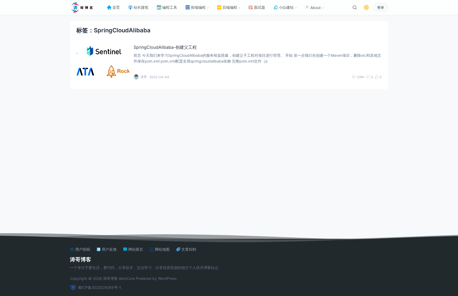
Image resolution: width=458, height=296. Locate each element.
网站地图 (162, 249)
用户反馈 (109, 249)
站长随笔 (141, 7)
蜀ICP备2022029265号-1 (99, 287)
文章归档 (188, 249)
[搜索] (354, 7)
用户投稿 (82, 249)
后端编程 (229, 7)
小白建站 (286, 7)
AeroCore (127, 278)
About (315, 7)
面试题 (259, 7)
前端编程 (198, 7)
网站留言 (135, 249)
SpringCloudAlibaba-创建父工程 (165, 47)
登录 (380, 8)
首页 (116, 7)
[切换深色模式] (366, 7)
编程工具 (169, 7)
